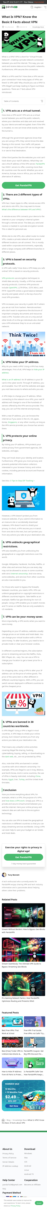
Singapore (12, 422)
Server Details (8, 1162)
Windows (28, 1153)
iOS (25, 1162)
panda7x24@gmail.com (12, 1184)
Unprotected (39, 2)
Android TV (29, 1174)
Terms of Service (9, 1157)
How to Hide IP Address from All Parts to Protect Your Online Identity (12, 1073)
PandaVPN (40, 163)
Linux (26, 1170)
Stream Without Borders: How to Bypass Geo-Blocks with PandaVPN (23, 930)
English (37, 7)
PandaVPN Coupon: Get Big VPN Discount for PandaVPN (33, 1053)
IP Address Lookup (10, 1166)
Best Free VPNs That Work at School (10, 1032)
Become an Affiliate (32, 1184)
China (37, 776)
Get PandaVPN (23, 185)
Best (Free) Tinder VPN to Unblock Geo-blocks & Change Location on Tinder (12, 1053)
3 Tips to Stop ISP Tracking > (22, 480)
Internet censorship (19, 573)
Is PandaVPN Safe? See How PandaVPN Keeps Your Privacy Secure (33, 1073)
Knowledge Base (38, 27)
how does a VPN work (15, 800)
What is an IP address (11, 379)
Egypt (10, 779)
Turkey (21, 779)
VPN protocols (8, 278)
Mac (26, 1157)
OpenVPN (13, 287)
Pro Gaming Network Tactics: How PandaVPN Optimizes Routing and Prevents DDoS (20, 999)
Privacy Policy (15, 1206)
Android (27, 1166)
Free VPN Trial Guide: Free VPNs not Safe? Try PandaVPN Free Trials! (33, 1032)
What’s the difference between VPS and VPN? (21, 209)
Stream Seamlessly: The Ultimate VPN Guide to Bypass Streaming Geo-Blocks (21, 965)
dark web (9, 756)
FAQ (4, 1189)
